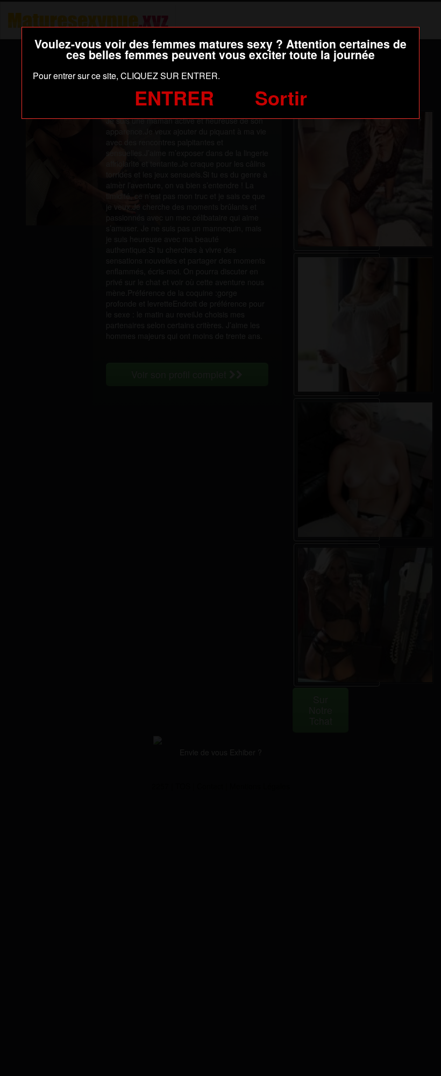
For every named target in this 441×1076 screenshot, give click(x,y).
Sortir (281, 97)
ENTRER (174, 97)
